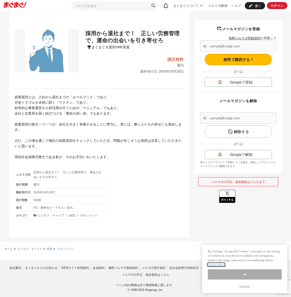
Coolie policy (216, 264)
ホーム (9, 248)
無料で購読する (237, 59)
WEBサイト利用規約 (75, 268)
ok (244, 274)
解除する (241, 131)
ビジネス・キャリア (30, 248)
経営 (49, 248)
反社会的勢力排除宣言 (184, 268)
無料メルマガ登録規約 (245, 38)
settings (244, 286)
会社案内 (15, 268)
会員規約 (99, 268)
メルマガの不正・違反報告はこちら (145, 274)
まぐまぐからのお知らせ (41, 268)
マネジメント (65, 248)
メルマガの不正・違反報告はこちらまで (238, 181)
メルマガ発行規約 (154, 268)
